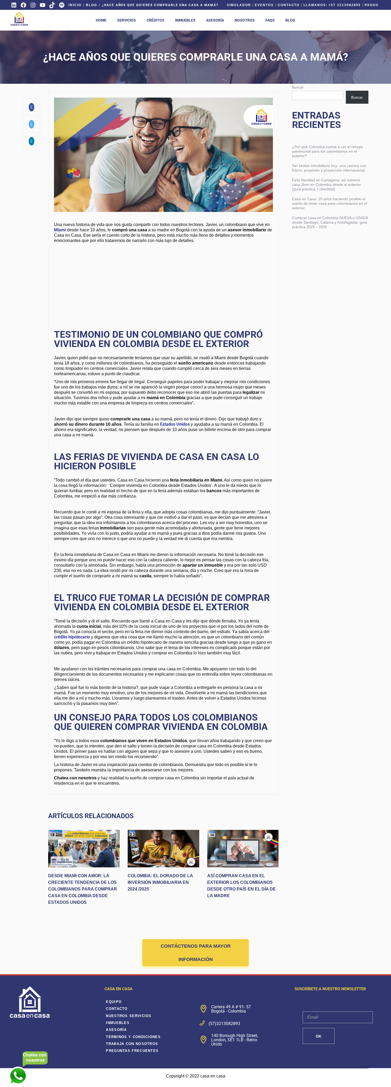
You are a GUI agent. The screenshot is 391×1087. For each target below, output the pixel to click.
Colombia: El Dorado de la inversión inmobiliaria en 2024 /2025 (160, 882)
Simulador (239, 5)
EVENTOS (264, 5)
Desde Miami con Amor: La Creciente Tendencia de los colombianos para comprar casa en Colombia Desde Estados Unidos (82, 889)
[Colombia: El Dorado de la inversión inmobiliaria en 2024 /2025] (163, 848)
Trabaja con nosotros (132, 1044)
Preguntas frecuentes (132, 1051)
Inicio (75, 5)
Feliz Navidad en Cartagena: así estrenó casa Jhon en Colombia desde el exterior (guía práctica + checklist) (326, 184)
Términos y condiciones (133, 1037)
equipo (114, 1002)
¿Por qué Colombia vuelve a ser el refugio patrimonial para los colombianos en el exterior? (327, 151)
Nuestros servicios (128, 1016)
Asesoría (116, 1030)
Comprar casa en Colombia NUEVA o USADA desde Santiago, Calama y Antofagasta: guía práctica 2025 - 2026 (330, 222)
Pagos (371, 5)
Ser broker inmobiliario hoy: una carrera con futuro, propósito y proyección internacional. (329, 168)
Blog (91, 5)
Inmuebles (118, 1023)
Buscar (298, 87)
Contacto (289, 5)
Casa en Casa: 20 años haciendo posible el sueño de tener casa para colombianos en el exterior (329, 203)
